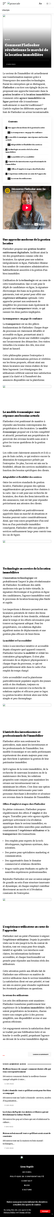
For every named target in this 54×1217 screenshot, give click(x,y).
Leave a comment (40, 1054)
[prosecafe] (13, 4)
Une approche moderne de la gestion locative (26, 127)
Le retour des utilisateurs (21, 178)
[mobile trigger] (5, 4)
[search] (35, 3)
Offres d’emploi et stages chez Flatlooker (28, 169)
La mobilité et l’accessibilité (22, 157)
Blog (7, 40)
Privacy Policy (10, 1213)
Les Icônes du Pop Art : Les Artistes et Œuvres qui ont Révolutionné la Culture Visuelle (25, 1113)
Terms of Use (24, 1213)
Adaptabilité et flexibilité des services (26, 144)
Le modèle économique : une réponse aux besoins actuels (27, 138)
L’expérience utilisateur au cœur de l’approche (27, 174)
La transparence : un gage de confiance (26, 132)
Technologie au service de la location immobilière (22, 150)
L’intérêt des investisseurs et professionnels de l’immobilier (26, 162)
